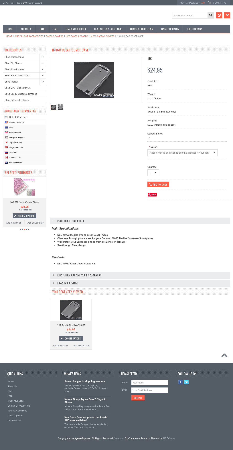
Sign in (19, 2)
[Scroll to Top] (225, 356)
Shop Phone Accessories (29, 36)
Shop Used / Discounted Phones (21, 93)
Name (124, 382)
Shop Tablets (11, 81)
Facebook (180, 382)
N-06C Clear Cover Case (71, 325)
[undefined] (94, 97)
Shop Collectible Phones (17, 99)
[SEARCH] (211, 15)
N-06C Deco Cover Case (24, 202)
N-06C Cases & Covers (102, 36)
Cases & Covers (54, 36)
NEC (149, 58)
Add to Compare (35, 222)
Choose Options (26, 216)
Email (124, 389)
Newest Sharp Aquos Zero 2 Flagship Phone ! (85, 401)
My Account (8, 2)
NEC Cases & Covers (77, 36)
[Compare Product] (219, 15)
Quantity (151, 166)
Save (153, 194)
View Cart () (220, 2)
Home (9, 36)
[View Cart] (227, 15)
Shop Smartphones (14, 56)
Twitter (186, 382)
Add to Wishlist (13, 222)
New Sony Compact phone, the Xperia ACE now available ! (85, 419)
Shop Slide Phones (14, 69)
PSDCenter (169, 438)
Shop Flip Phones (13, 63)
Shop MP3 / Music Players (18, 87)
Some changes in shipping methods (84, 381)
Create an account (33, 2)
